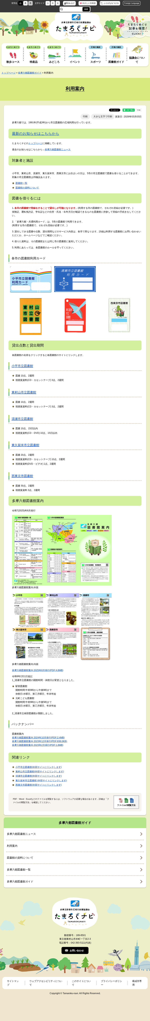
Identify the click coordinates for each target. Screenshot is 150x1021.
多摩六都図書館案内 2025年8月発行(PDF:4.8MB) (37, 670)
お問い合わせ (77, 950)
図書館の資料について (27, 187)
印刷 (85, 116)
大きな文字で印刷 (102, 116)
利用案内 (12, 845)
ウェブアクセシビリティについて (45, 983)
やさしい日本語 (89, 3)
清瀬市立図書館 (22, 418)
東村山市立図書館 (24, 392)
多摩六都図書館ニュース (58, 149)
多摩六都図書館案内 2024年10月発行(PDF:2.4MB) (38, 737)
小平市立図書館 (22, 366)
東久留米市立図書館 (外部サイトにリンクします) (41, 780)
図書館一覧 (21, 183)
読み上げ (70, 3)
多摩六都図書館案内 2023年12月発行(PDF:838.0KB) (39, 741)
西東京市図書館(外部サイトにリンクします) (39, 785)
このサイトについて (81, 983)
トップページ (8, 73)
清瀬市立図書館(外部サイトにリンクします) (39, 776)
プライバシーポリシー (111, 983)
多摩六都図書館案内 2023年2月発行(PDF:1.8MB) (37, 745)
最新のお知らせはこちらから (35, 133)
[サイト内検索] (61, 9)
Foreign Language (131, 3)
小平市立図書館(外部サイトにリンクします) (39, 767)
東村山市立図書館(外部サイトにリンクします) (40, 771)
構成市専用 (137, 983)
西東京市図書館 (22, 476)
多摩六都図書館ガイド (29, 73)
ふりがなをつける (111, 3)
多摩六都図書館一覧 (19, 869)
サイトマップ (13, 983)
